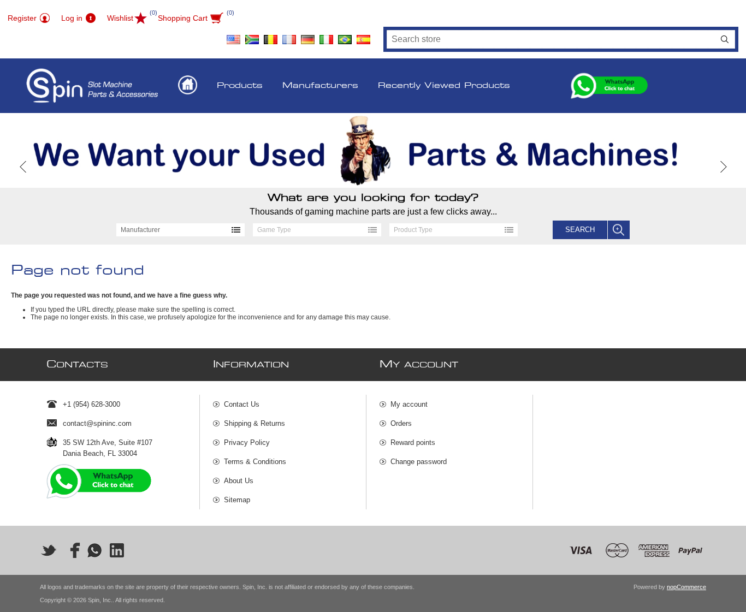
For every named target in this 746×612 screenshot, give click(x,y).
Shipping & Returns (254, 423)
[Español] (363, 35)
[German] (307, 35)
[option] (373, 150)
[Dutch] (270, 35)
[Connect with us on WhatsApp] (94, 550)
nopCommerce (686, 587)
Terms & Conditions (255, 461)
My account (409, 404)
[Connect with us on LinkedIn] (117, 550)
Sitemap (237, 500)
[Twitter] (48, 550)
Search (725, 39)
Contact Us (241, 404)
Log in (71, 18)
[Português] (344, 35)
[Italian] (326, 35)
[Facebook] (71, 550)
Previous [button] (23, 167)
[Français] (289, 35)
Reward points (412, 442)
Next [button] (723, 167)
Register (22, 18)
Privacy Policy (247, 442)
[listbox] (180, 229)
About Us (238, 481)
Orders (401, 423)
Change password (418, 461)
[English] (233, 35)
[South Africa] (251, 35)
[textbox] (551, 39)
